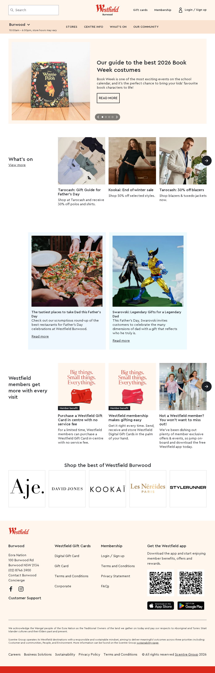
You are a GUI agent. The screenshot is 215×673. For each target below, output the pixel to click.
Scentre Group (186, 654)
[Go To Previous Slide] (98, 117)
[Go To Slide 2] (106, 117)
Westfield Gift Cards (73, 546)
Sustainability (65, 654)
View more (17, 165)
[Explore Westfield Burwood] (108, 10)
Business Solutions (38, 654)
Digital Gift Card (67, 556)
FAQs (105, 586)
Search (20, 10)
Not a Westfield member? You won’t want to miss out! (181, 420)
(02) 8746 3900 (19, 570)
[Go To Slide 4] (112, 117)
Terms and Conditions (71, 576)
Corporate (63, 586)
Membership (162, 10)
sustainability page (148, 642)
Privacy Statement (115, 576)
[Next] (207, 161)
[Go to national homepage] (18, 530)
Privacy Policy (89, 654)
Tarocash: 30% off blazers (181, 190)
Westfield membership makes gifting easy (128, 418)
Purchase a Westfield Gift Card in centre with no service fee (80, 420)
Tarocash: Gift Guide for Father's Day (79, 192)
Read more (108, 98)
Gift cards (140, 10)
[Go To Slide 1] (102, 117)
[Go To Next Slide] (116, 117)
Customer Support (24, 598)
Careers (14, 654)
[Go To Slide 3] (109, 117)
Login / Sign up (113, 556)
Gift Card (61, 566)
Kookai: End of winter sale (131, 190)
